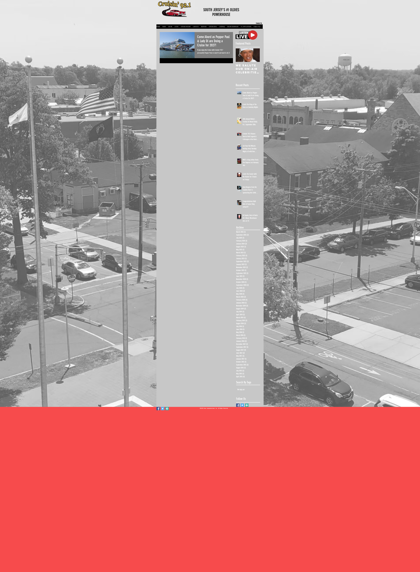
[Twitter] (242, 405)
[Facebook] (238, 405)
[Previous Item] (239, 55)
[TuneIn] (246, 405)
